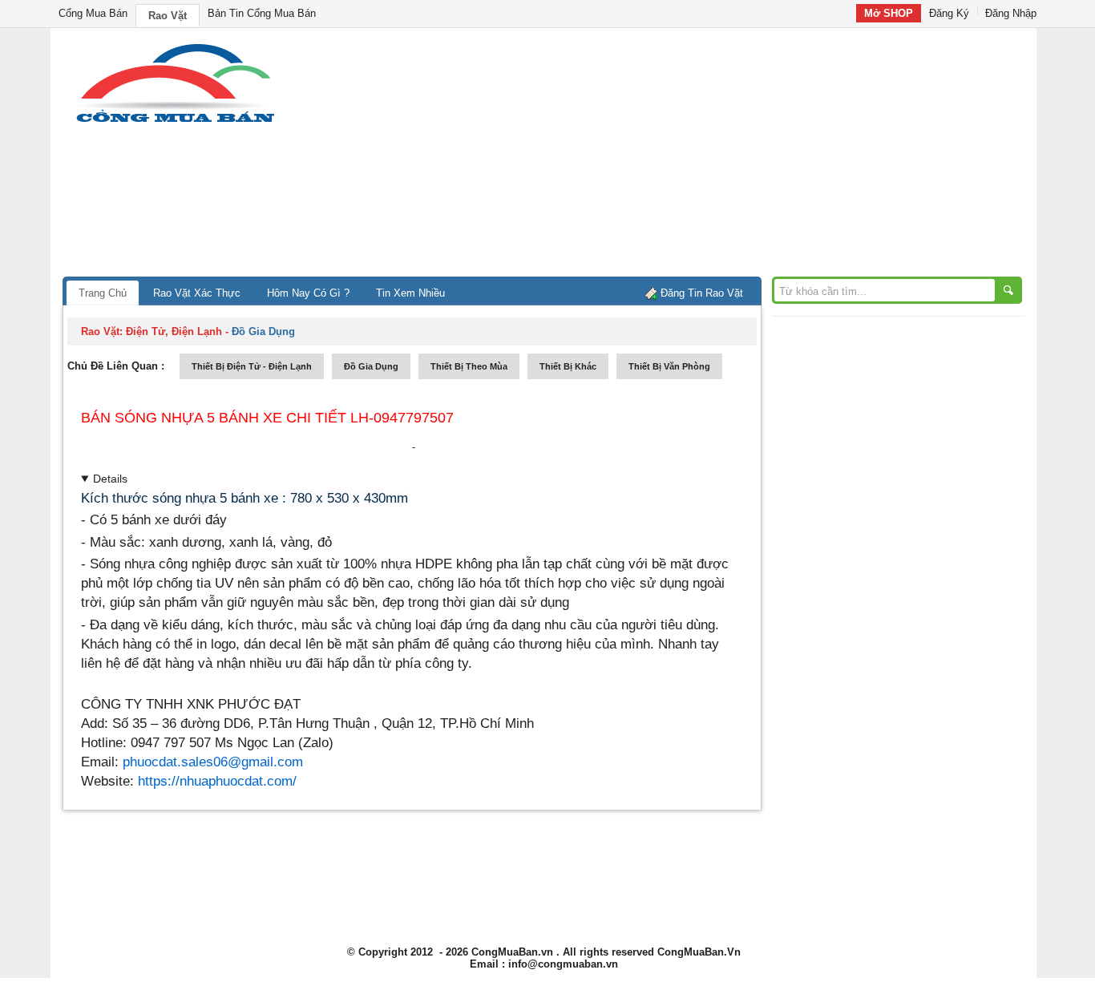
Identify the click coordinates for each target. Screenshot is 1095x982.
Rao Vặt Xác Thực (196, 293)
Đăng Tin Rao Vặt (702, 293)
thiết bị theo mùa (468, 366)
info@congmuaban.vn (563, 964)
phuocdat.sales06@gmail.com (213, 762)
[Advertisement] (683, 156)
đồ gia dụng (371, 366)
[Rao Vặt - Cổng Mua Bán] (175, 122)
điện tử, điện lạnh (174, 331)
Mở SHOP (888, 13)
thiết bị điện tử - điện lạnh (252, 366)
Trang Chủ (103, 293)
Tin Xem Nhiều (410, 293)
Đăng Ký (949, 13)
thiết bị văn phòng (669, 366)
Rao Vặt (167, 16)
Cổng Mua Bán (93, 13)
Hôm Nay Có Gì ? (308, 293)
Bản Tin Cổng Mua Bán (262, 13)
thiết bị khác (567, 366)
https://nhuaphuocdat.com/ (217, 781)
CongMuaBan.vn (512, 952)
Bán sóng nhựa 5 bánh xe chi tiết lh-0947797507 (267, 418)
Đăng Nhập (1010, 13)
